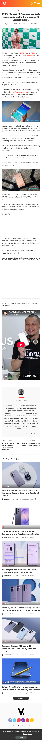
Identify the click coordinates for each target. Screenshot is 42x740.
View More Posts (21, 400)
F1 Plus (32, 53)
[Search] (35, 3)
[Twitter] (14, 720)
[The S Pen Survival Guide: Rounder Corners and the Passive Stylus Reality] (21, 516)
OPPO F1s (23, 53)
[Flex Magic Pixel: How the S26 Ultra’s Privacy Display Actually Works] (21, 554)
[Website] (26, 433)
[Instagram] (34, 433)
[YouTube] (37, 433)
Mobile (22, 10)
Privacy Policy (27, 734)
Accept (21, 737)
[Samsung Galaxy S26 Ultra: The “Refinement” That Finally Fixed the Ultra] (21, 631)
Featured (14, 641)
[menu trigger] (38, 3)
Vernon (10, 24)
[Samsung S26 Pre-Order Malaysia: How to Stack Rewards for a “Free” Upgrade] (21, 592)
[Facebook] (29, 433)
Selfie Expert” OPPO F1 (20, 92)
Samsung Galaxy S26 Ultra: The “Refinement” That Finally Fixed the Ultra (19, 648)
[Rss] (32, 720)
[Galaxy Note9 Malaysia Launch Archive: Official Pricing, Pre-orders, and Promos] (21, 671)
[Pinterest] (31, 433)
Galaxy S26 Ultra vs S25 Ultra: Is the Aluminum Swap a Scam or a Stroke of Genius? (20, 493)
